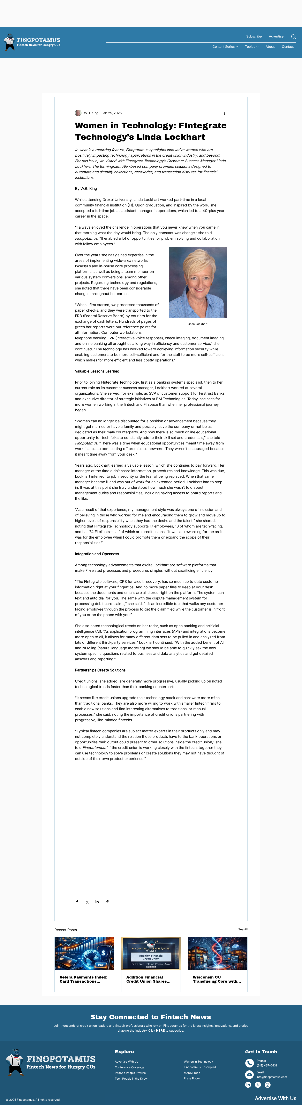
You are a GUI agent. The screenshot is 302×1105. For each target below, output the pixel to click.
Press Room (192, 1078)
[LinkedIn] (248, 1085)
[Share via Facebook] (77, 902)
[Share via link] (107, 902)
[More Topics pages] (257, 47)
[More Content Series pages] (237, 47)
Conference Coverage (129, 1067)
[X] (258, 1085)
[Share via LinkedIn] (97, 902)
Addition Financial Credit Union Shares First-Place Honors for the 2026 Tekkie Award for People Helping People (149, 979)
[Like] (293, 36)
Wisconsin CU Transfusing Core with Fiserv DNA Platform (215, 979)
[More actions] (224, 112)
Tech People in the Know (131, 1078)
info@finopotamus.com (272, 1077)
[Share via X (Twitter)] (87, 902)
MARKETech (192, 1072)
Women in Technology (198, 1061)
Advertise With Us (126, 1061)
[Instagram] (268, 1085)
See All (243, 929)
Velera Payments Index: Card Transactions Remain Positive (83, 979)
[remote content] (151, 828)
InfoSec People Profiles (130, 1072)
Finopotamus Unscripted (200, 1067)
